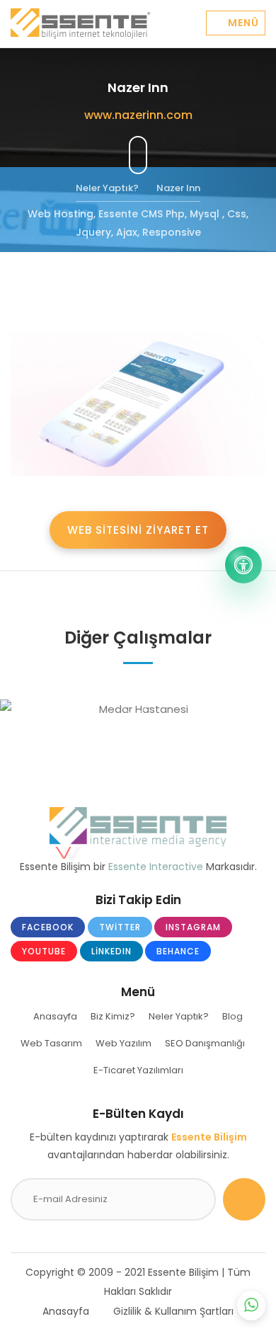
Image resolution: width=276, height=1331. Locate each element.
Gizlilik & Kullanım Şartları (173, 1311)
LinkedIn (111, 951)
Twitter (120, 927)
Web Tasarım (51, 1043)
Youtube (44, 951)
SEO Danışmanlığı (205, 1043)
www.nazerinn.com (138, 115)
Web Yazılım (123, 1043)
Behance (178, 951)
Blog (232, 1016)
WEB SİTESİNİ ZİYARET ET (138, 529)
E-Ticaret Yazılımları (138, 1070)
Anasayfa (55, 1016)
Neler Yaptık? (179, 1016)
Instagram (193, 927)
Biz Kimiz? (113, 1016)
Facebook (48, 927)
